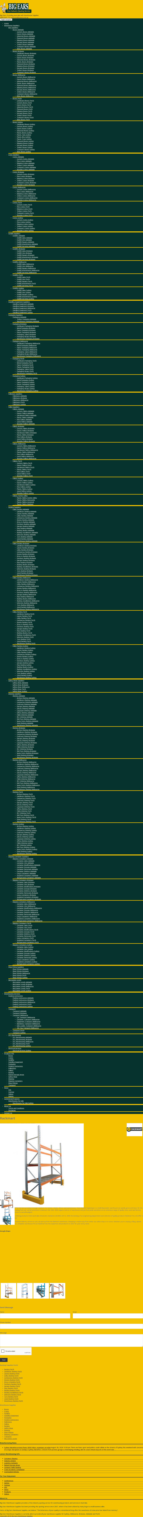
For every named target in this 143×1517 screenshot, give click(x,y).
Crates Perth (17, 202)
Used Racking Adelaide (25, 539)
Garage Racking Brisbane (26, 560)
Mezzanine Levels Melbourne (23, 986)
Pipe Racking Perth (23, 631)
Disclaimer (12, 1110)
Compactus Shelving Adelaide (27, 702)
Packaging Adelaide (19, 317)
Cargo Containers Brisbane (26, 895)
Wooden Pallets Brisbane (26, 441)
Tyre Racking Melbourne (25, 605)
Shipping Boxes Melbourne (26, 87)
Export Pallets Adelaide (25, 413)
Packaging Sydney (19, 376)
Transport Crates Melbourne (27, 198)
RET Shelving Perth (24, 813)
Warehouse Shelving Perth (26, 821)
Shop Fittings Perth (19, 975)
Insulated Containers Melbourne (28, 918)
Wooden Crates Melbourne (26, 200)
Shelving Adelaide (19, 696)
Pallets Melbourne (19, 444)
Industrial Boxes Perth (25, 107)
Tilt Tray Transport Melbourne (28, 1028)
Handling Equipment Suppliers (19, 302)
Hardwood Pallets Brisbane (27, 433)
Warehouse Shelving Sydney (27, 853)
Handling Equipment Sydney (23, 312)
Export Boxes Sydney (24, 128)
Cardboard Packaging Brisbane (28, 326)
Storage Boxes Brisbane (25, 68)
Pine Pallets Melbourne (25, 454)
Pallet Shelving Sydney (25, 843)
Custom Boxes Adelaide (25, 32)
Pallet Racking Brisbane (21, 543)
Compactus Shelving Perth (26, 798)
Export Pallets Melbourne (26, 448)
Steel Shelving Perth (24, 819)
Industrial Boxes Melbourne (27, 81)
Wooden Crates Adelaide (26, 169)
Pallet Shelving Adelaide (25, 715)
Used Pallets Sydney (24, 491)
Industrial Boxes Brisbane (26, 60)
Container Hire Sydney (25, 949)
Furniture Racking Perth (25, 626)
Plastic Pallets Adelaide (25, 417)
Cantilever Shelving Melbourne (27, 764)
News (6, 1088)
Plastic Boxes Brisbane (25, 62)
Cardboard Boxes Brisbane (26, 53)
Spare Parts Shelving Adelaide (27, 721)
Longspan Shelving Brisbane (27, 742)
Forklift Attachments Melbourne (28, 270)
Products (7, 1492)
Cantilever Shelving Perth (26, 796)
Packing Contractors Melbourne (24, 1002)
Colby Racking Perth (24, 618)
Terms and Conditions (16, 1108)
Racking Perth (9, 1369)
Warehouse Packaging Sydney (27, 390)
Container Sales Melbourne (26, 904)
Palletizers (12, 1068)
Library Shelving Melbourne (26, 772)
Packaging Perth (18, 358)
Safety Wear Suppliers (16, 680)
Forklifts (11, 1060)
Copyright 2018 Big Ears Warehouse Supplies (16, 1516)
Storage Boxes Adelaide (25, 42)
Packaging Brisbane (20, 324)
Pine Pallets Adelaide (24, 419)
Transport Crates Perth (25, 213)
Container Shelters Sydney (26, 955)
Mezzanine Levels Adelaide (22, 982)
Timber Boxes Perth (24, 115)
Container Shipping (10, 1458)
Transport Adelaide (19, 1011)
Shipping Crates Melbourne (26, 193)
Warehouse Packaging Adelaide (28, 321)
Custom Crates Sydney (25, 220)
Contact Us (8, 1113)
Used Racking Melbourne (26, 607)
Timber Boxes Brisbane (25, 70)
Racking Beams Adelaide (25, 530)
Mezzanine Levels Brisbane (22, 984)
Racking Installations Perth (26, 635)
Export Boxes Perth (24, 105)
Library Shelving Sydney (25, 837)
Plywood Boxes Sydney (25, 141)
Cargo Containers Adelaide (26, 873)
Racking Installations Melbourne (28, 601)
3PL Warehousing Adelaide (22, 1037)
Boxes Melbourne (19, 75)
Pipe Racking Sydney (24, 665)
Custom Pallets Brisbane (25, 428)
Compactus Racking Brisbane (27, 552)
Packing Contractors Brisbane (23, 1000)
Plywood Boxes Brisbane (26, 64)
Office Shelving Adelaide (25, 713)
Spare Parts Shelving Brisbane (27, 753)
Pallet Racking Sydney (20, 646)
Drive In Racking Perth (25, 624)
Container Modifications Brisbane (29, 886)
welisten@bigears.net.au (19, 17)
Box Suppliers (13, 27)
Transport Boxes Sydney (26, 149)
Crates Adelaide (18, 157)
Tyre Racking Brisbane (25, 571)
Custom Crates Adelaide (25, 159)
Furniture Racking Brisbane (26, 558)
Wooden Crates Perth (25, 215)
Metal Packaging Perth (25, 363)
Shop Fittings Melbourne (21, 973)
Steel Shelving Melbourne (26, 787)
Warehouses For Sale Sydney (23, 1103)
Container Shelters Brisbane (27, 891)
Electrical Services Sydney (22, 1050)
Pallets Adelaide (18, 409)
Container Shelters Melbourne (27, 912)
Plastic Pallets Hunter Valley (27, 498)
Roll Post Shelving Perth (25, 815)
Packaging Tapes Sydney (26, 386)
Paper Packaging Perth (25, 365)
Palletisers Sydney (19, 404)
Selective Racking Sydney (26, 671)
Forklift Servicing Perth (25, 285)
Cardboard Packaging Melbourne (28, 343)
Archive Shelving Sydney (25, 826)
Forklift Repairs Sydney (25, 294)
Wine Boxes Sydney (24, 151)
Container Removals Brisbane (27, 893)
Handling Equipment (15, 1062)
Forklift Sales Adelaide (24, 238)
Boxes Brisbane (18, 51)
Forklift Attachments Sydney (27, 296)
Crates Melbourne (19, 187)
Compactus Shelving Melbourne (28, 766)
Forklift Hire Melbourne (25, 266)
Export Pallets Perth (24, 465)
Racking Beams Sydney (25, 667)
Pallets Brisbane (18, 426)
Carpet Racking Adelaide (25, 513)
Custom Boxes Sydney (25, 126)
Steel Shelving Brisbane (25, 755)
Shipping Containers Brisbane (23, 880)
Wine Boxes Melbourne (25, 96)
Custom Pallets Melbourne (26, 446)
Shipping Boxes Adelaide (25, 40)
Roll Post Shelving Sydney (26, 847)
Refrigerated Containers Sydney (28, 964)
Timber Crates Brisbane (25, 180)
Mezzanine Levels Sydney (22, 990)
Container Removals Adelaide (27, 869)
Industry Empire (10, 1461)
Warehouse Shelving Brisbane (27, 757)
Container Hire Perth (24, 927)
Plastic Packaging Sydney (26, 384)
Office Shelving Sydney (25, 841)
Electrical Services (14, 1048)
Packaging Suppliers (15, 315)
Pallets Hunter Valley (20, 496)
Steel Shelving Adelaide (25, 723)
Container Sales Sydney (25, 947)
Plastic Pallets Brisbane (25, 435)
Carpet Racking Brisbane (25, 548)
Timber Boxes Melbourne (26, 92)
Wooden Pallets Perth (25, 476)
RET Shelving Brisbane (25, 749)
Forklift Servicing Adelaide (26, 246)
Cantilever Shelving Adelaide (27, 700)
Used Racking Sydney (24, 675)
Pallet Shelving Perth (24, 811)
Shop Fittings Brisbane (21, 971)
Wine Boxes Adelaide (24, 48)
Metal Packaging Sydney (25, 380)
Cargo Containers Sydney (26, 959)
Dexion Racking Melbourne (26, 588)
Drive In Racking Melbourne (26, 590)
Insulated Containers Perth (26, 940)
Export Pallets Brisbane (25, 430)
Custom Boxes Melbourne (26, 77)
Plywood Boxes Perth (25, 109)
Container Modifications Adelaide (28, 865)
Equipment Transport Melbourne (28, 1021)
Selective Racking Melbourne (27, 603)
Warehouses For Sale (16, 1101)
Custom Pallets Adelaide (25, 411)
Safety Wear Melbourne (21, 687)
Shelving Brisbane (19, 728)
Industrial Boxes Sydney (25, 130)
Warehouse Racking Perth (26, 643)
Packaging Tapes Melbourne (27, 352)
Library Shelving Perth (25, 804)
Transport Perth (18, 1030)
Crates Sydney (18, 218)
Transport (12, 1009)
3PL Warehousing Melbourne (23, 1041)
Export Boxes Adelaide (25, 34)
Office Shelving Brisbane (25, 745)
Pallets (10, 1070)
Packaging (12, 1064)
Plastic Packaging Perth (25, 367)
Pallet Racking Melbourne (22, 578)
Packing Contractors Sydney (23, 1006)
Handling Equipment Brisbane (23, 306)
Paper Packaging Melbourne (27, 347)
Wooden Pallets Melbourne (26, 458)
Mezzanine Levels (14, 980)
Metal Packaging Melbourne (27, 345)
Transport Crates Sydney (26, 228)
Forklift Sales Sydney (24, 290)
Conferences (8, 1481)
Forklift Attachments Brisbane (27, 257)
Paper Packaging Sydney (25, 382)
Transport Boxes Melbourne (27, 94)
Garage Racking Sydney (25, 663)
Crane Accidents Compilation (14, 1469)
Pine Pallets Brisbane (24, 437)
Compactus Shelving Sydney (27, 830)
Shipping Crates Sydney (25, 224)
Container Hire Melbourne (26, 906)
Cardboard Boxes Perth (25, 101)
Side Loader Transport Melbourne (29, 1026)
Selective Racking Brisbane (26, 569)
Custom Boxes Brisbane (25, 55)
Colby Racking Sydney (24, 652)
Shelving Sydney (18, 824)
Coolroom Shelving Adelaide (27, 704)
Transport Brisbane (20, 1013)
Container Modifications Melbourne (29, 908)
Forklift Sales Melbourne (25, 264)
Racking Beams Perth (24, 633)
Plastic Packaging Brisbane (26, 332)
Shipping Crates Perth (24, 209)
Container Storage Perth (25, 932)
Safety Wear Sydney (20, 691)
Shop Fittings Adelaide (20, 969)
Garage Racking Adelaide (26, 526)
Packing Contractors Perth (22, 1004)
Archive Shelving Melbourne (26, 762)
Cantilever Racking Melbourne (27, 580)
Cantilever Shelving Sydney (26, 828)
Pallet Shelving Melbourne (26, 779)
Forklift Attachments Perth (26, 283)
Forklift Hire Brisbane (24, 253)
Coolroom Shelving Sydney (26, 832)
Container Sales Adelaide (25, 861)
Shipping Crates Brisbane (26, 178)
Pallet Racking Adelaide (21, 509)
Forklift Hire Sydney (24, 292)
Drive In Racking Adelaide (26, 522)
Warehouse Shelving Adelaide (27, 725)
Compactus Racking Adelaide (27, 518)
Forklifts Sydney (18, 288)
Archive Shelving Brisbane (26, 730)
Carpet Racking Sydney (25, 650)
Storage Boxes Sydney (25, 145)
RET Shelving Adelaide (25, 717)
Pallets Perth (17, 461)
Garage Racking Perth (24, 628)
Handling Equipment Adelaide (23, 304)
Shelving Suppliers (14, 694)
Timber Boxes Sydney (25, 147)
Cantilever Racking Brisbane (27, 545)
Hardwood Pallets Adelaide (26, 415)
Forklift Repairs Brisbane (25, 255)
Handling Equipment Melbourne (24, 308)
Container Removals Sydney (27, 957)
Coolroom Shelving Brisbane (27, 736)
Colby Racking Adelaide (25, 516)
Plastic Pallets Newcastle (26, 500)
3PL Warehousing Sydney (22, 1046)
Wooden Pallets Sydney (25, 493)
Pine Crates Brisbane (24, 176)
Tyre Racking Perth (24, 639)
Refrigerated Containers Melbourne (29, 921)
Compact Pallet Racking (12, 1467)
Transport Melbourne (20, 1015)
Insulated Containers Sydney (27, 962)
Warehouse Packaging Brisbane (28, 338)
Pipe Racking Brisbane (25, 562)
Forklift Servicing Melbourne (27, 272)
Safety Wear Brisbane (20, 685)
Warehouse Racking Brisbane (27, 575)
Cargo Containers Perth (25, 938)
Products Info (9, 1053)
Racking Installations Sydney (27, 669)
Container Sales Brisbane (26, 882)
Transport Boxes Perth (25, 117)
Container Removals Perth (26, 936)
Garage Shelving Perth (25, 802)
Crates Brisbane (18, 172)
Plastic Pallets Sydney (24, 489)
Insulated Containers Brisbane (27, 897)
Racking (11, 1072)
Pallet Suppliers (13, 407)
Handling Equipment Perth (22, 310)
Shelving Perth (18, 792)
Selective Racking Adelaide (26, 534)
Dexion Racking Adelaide (25, 520)
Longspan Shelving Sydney (26, 839)
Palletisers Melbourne (20, 400)
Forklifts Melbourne (19, 262)
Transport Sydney (19, 1032)
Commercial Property (12, 1099)
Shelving (11, 1079)
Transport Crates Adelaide (26, 167)
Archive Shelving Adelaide (26, 698)
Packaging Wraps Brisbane (26, 336)
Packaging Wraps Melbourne (27, 354)
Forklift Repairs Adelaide (25, 242)
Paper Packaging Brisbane (26, 330)
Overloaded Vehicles (11, 1472)
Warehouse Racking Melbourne (28, 609)
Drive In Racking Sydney (25, 658)
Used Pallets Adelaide (25, 421)
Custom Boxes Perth (24, 103)
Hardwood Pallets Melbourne (27, 450)
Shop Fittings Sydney (20, 977)
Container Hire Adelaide (25, 863)
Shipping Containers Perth (22, 923)
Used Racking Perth (24, 641)
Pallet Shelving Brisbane (25, 747)
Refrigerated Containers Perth (28, 942)
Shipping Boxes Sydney (25, 143)
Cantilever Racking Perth (25, 614)
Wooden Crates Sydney (25, 230)
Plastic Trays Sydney (24, 139)
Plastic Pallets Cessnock (25, 502)
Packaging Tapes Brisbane (26, 334)
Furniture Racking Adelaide (26, 524)
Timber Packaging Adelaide (26, 319)
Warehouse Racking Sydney (27, 677)
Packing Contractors (15, 996)
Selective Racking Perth (25, 637)
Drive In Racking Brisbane (26, 556)
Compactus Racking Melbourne (28, 586)
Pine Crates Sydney (24, 222)
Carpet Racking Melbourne (26, 582)
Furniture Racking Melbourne (27, 592)
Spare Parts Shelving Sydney (27, 849)
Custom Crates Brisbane (25, 174)
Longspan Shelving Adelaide (27, 710)
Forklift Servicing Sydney (25, 299)
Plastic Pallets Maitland (25, 504)
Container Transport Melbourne (28, 1019)
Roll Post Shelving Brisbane (26, 751)
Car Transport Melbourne (26, 1017)
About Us (7, 1106)
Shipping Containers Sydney (22, 945)
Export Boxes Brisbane (25, 57)
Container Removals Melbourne (28, 914)
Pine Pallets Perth (23, 471)
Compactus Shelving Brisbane (27, 734)
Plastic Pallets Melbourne (26, 452)
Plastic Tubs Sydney (24, 135)
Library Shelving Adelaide (26, 708)
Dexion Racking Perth (24, 622)
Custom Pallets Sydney (25, 480)
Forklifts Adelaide (19, 236)
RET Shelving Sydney (24, 845)
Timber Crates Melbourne (26, 196)
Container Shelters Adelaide (27, 871)
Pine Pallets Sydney (24, 487)
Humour (11, 1092)
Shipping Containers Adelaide (23, 859)
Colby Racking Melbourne (26, 584)
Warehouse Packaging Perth (27, 373)
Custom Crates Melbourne (26, 189)
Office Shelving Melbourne (26, 777)
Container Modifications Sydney (28, 951)
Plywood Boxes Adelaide (26, 38)
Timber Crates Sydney (25, 226)
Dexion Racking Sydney (25, 656)
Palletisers (8, 1422)
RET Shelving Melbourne (25, 781)
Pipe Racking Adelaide (24, 528)
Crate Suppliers (13, 155)
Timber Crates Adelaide (25, 165)
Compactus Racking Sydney (26, 654)
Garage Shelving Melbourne (27, 770)
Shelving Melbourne (20, 760)
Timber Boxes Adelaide (25, 44)
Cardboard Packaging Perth (27, 361)
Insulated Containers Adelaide (27, 875)
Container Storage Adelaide (26, 867)
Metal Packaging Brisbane (26, 328)
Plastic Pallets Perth (24, 469)
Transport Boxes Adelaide (26, 46)
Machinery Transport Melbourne (28, 1024)
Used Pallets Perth (23, 473)
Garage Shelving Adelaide (26, 706)
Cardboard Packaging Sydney (27, 378)
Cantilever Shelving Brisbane (27, 732)
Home (6, 23)
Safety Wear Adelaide (20, 683)
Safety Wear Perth (19, 689)
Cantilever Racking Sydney (26, 648)
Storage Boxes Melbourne (26, 89)
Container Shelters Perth (26, 934)
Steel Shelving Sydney (24, 851)
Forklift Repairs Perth (24, 281)
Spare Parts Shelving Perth (26, 817)
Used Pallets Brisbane (25, 439)
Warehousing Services (12, 994)
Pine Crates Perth (23, 207)
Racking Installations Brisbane (27, 566)
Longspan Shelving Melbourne (27, 775)
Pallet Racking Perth (20, 612)
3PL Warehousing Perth (21, 1044)
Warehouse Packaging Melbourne (29, 356)
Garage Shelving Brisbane (26, 738)
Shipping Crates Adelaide (26, 163)
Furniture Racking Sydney (26, 661)
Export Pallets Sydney (25, 482)
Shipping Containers (15, 1081)
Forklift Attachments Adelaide (27, 244)
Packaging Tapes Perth (25, 369)
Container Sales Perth (24, 925)
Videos (10, 1094)
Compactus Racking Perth (26, 620)
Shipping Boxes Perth (24, 111)
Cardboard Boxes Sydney (26, 124)
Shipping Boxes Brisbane (26, 66)
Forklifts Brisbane (19, 249)
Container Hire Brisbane (25, 884)
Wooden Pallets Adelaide (26, 424)
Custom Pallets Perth (24, 463)
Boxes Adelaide (18, 30)
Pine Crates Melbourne (25, 191)
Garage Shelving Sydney (25, 834)
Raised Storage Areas (16, 1074)
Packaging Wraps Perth (25, 371)
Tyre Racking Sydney (24, 673)
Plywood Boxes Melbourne (26, 85)
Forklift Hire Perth (23, 279)
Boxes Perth (17, 98)
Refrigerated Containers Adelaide (29, 877)
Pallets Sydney (18, 478)
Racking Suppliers (14, 507)
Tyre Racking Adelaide (25, 537)
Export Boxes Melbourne (26, 79)
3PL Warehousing (14, 1035)
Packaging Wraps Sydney (26, 388)
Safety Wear (12, 1077)
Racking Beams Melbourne (26, 599)
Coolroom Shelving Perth (26, 800)
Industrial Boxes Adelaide (26, 36)
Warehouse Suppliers (11, 25)
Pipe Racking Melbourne (25, 596)
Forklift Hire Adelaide (24, 240)
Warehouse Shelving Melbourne (28, 789)
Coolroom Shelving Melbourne (27, 768)
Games (11, 1096)
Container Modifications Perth (27, 930)
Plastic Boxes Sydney (24, 133)
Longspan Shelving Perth (26, 807)
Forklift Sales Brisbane (25, 251)
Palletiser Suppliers (15, 394)
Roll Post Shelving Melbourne (27, 783)
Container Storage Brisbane (27, 889)
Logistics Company (11, 1463)
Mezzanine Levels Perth (21, 988)
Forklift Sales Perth (23, 277)
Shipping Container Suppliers (18, 856)
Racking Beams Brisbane (25, 564)
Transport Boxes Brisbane (26, 72)
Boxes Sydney (18, 122)
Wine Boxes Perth (23, 119)
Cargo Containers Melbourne (27, 916)
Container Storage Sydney (26, 953)
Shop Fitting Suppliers (16, 967)
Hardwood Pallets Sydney (26, 485)
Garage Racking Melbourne (26, 594)
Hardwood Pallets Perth (25, 467)
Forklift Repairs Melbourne (26, 268)
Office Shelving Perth (24, 809)
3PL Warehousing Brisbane (22, 1039)
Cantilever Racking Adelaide (26, 511)
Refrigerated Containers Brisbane (29, 899)
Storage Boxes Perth (24, 113)
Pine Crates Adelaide (24, 161)
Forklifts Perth (18, 275)
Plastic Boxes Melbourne (26, 83)
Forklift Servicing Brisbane (26, 259)
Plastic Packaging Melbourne (27, 350)
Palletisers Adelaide (20, 396)
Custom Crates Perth (24, 205)
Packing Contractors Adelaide (23, 998)
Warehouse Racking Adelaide (27, 541)
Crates (10, 1058)
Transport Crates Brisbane (26, 182)
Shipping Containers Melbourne (24, 902)
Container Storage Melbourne (27, 910)
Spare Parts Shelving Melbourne (28, 785)
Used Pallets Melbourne (25, 456)
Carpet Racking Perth (24, 616)
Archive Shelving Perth (25, 794)
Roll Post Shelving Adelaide (26, 719)
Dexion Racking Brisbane (25, 554)
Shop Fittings (13, 1083)
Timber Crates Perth (24, 211)
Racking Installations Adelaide (27, 532)
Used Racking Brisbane (25, 573)
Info (9, 1090)
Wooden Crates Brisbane (26, 185)
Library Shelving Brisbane (26, 740)
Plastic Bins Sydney (24, 137)
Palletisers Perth (19, 402)
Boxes (10, 1056)
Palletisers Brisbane (20, 398)
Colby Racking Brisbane (25, 550)
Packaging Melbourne (20, 341)
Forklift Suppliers (14, 233)
